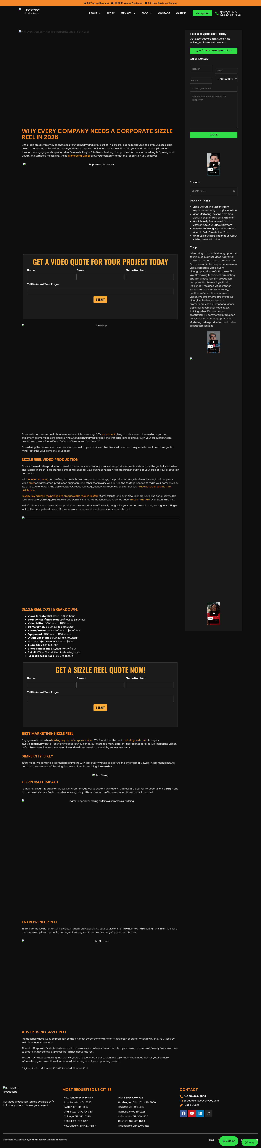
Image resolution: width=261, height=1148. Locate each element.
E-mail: (81, 270)
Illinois (214, 293)
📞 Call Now (229, 1140)
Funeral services (199, 289)
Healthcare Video (200, 293)
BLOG (145, 13)
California (228, 257)
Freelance (195, 286)
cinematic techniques (209, 264)
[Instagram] (208, 1113)
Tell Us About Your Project (44, 284)
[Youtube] (192, 1113)
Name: (31, 270)
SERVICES (126, 13)
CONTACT (164, 13)
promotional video (200, 304)
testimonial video (212, 307)
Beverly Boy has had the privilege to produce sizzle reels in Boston (60, 496)
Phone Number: (136, 270)
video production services (213, 324)
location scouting (38, 479)
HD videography (219, 289)
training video (198, 311)
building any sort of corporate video (72, 740)
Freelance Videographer (217, 286)
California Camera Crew (204, 260)
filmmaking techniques (208, 275)
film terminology (211, 282)
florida (225, 282)
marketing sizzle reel (134, 740)
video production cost (215, 322)
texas (226, 307)
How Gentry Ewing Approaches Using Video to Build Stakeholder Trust (214, 230)
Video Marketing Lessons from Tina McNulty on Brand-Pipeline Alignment (214, 215)
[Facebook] (183, 1113)
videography (217, 318)
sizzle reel (195, 307)
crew (32, 483)
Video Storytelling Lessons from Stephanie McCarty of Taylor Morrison (215, 208)
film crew (223, 271)
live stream (204, 297)
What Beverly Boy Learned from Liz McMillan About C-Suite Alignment (212, 223)
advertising (196, 253)
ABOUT (93, 13)
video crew (202, 318)
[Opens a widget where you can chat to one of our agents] (249, 1142)
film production (204, 278)
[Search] (226, 191)
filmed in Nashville (139, 499)
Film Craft (211, 271)
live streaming (220, 297)
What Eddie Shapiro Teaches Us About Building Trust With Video (215, 237)
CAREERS (181, 13)
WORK (110, 13)
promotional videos (79, 156)
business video (212, 257)
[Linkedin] (200, 1113)
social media (109, 434)
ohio (222, 300)
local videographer (208, 300)
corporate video (206, 268)
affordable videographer (218, 253)
